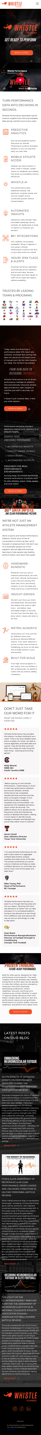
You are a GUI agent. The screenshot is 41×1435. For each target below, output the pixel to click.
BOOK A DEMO (20, 1012)
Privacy (20, 1421)
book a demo (22, 53)
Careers (11, 1429)
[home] (12, 3)
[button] (37, 3)
